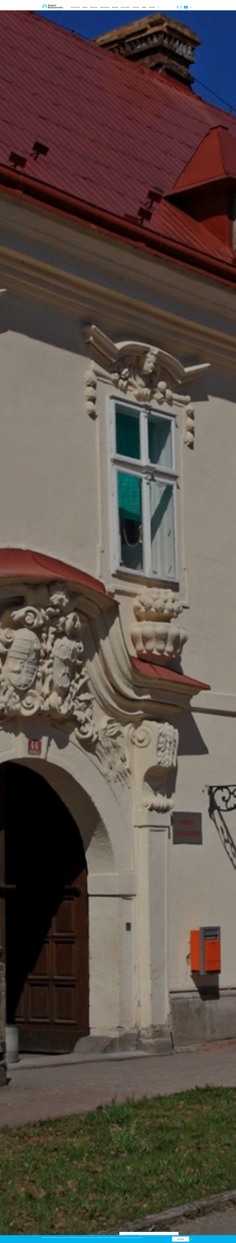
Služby (144, 7)
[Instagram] (181, 7)
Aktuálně (115, 7)
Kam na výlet (75, 7)
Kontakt (152, 7)
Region (85, 7)
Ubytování (93, 7)
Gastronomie (104, 7)
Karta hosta (125, 7)
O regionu (135, 7)
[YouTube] (185, 7)
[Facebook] (177, 7)
